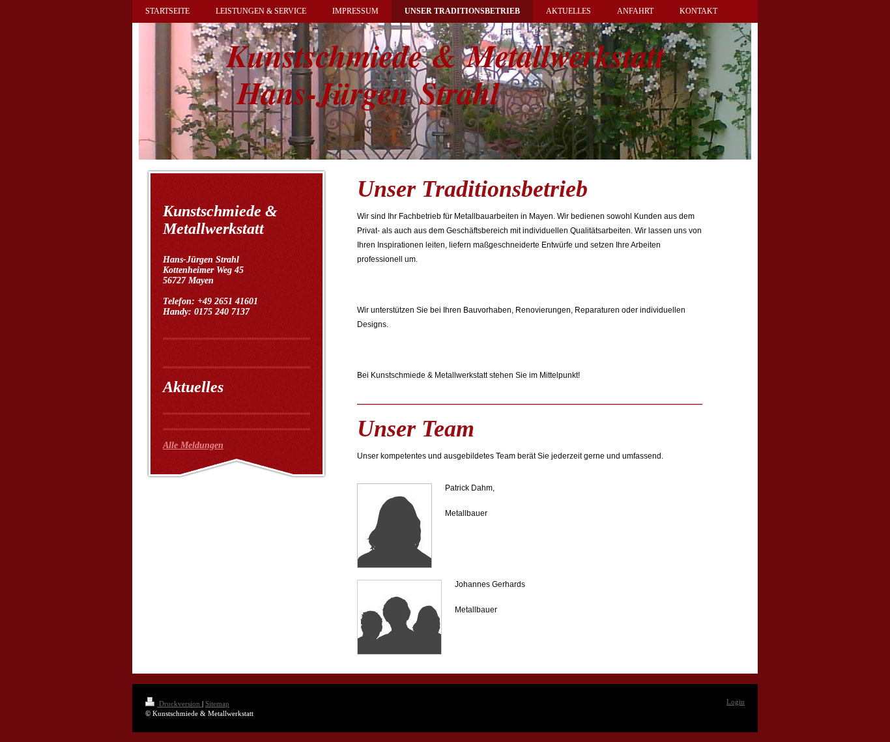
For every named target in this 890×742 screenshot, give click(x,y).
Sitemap (217, 703)
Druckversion (179, 703)
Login (735, 702)
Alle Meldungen (193, 445)
